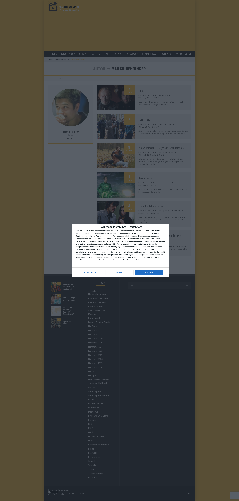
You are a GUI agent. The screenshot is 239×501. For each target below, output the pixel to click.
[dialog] (120, 250)
